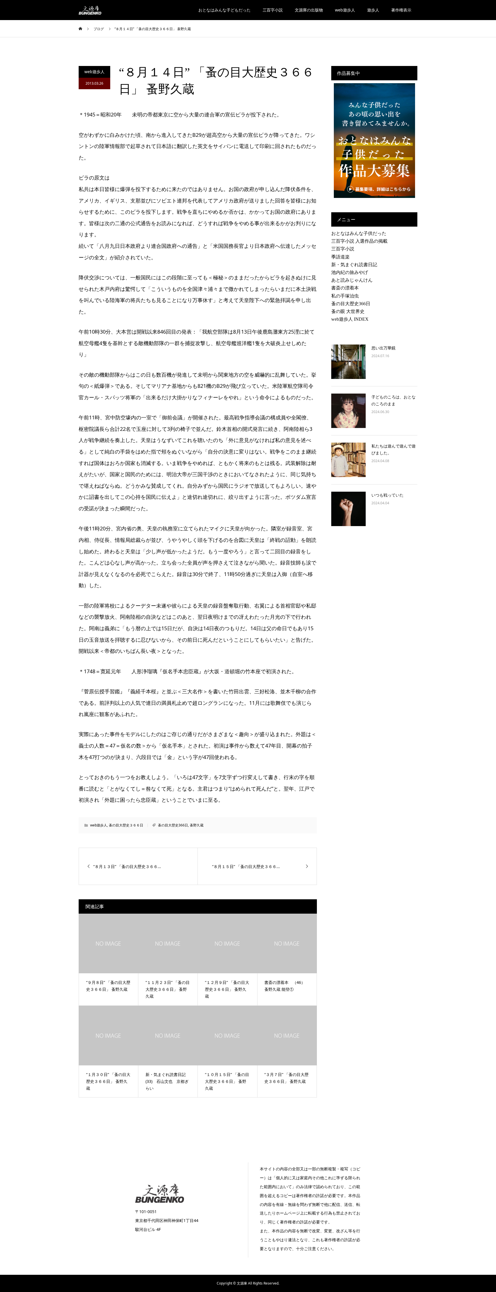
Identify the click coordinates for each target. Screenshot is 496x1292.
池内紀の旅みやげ (349, 272)
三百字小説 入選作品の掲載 (359, 241)
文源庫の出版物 (309, 10)
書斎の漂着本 (345, 288)
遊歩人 (373, 10)
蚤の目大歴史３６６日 (126, 825)
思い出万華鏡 (383, 348)
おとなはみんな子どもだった (224, 10)
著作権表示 (401, 10)
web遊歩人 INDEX (350, 319)
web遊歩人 (345, 10)
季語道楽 (340, 256)
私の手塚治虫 (345, 295)
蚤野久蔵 (197, 825)
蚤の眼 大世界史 (348, 311)
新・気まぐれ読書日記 (354, 264)
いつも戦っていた (387, 495)
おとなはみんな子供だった (358, 233)
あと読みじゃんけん (352, 280)
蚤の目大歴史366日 (173, 825)
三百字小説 (273, 10)
